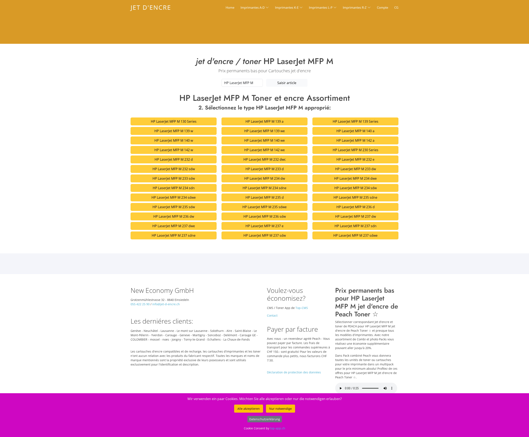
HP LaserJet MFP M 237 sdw (264, 235)
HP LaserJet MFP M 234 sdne (264, 188)
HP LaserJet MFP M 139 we (264, 131)
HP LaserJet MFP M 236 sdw (264, 216)
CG (396, 7)
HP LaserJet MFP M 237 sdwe (355, 235)
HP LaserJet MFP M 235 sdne (355, 197)
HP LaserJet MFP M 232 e (355, 159)
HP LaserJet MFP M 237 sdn (355, 226)
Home (230, 7)
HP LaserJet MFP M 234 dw (264, 178)
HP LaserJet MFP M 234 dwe (355, 178)
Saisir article (286, 83)
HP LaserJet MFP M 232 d (174, 159)
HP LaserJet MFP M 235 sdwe (264, 207)
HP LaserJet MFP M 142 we (264, 150)
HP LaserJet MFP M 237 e (264, 226)
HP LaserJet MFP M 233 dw (355, 169)
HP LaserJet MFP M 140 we (264, 140)
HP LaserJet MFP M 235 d (264, 197)
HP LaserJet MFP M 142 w (173, 150)
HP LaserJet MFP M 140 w (173, 140)
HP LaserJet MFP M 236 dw (173, 216)
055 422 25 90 (140, 304)
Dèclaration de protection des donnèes (294, 372)
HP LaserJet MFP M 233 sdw (174, 178)
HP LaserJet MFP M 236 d (355, 207)
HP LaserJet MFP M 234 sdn (174, 188)
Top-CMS (301, 308)
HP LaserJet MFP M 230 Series (355, 150)
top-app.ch (277, 428)
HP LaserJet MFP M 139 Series (355, 121)
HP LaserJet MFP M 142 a (355, 140)
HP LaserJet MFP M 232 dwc (264, 159)
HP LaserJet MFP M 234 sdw (355, 188)
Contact (272, 315)
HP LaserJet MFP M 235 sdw (174, 207)
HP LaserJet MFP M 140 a (355, 131)
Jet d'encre (151, 7)
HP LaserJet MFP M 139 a (264, 121)
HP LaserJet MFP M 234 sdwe (173, 197)
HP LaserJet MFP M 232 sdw (174, 169)
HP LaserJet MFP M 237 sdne (173, 235)
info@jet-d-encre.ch (166, 304)
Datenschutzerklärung (264, 419)
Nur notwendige (280, 409)
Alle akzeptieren (248, 409)
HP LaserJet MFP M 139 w (173, 131)
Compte (382, 7)
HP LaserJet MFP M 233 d (264, 169)
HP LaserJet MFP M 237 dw (355, 216)
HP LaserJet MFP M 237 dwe (173, 226)
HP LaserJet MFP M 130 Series (174, 121)
